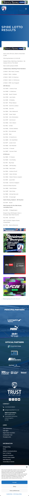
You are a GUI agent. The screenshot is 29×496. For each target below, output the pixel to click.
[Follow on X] (13, 399)
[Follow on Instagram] (16, 399)
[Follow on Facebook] (10, 399)
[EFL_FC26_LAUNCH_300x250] (14, 295)
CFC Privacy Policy (17, 493)
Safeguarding (6, 447)
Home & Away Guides (9, 457)
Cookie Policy (9, 493)
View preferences (14, 490)
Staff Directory (7, 459)
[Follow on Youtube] (19, 399)
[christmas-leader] (14, 3)
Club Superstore (7, 428)
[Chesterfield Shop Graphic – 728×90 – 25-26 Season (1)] (14, 230)
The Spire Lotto (7, 437)
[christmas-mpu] (14, 252)
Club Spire (5, 430)
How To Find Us (7, 453)
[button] (27, 467)
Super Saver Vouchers (9, 433)
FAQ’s (4, 449)
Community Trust (7, 435)
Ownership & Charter (8, 461)
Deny (14, 486)
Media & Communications (10, 451)
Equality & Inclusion (8, 455)
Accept (14, 482)
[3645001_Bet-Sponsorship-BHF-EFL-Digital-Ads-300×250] (14, 274)
